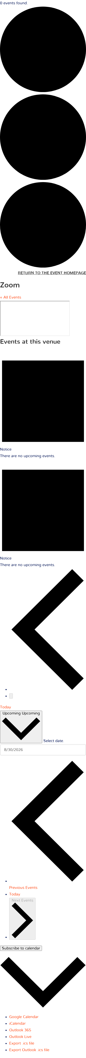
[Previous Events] (47, 689)
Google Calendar (24, 1017)
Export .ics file (21, 1043)
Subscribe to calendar (21, 948)
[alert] (43, 404)
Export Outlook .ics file (29, 1050)
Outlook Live (20, 1037)
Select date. (53, 741)
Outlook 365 (20, 1030)
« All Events (10, 297)
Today (5, 707)
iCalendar (17, 1023)
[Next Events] (11, 696)
